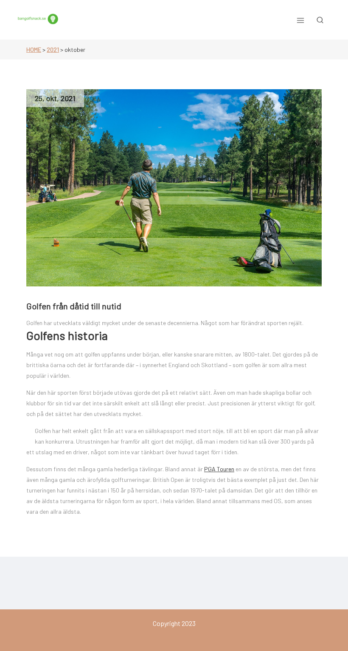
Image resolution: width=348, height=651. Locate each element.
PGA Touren (219, 469)
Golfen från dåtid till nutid (73, 306)
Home (33, 49)
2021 (53, 49)
